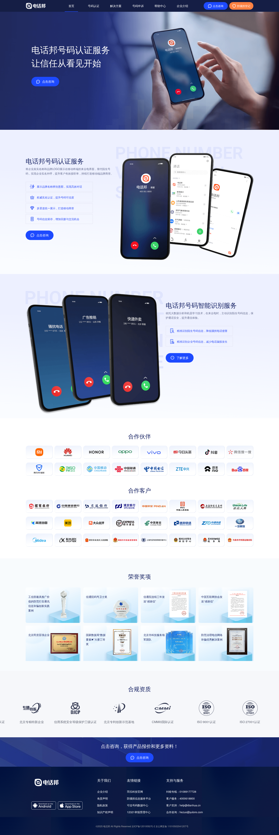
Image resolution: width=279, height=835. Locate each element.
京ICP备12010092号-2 (143, 826)
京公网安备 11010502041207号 (172, 826)
